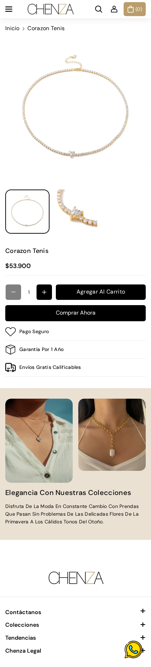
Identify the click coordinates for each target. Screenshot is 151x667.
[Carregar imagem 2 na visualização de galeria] (75, 212)
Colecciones (22, 624)
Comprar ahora (76, 312)
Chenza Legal (23, 650)
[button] (9, 9)
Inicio (12, 28)
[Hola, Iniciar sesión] (114, 9)
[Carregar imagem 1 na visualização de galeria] (27, 212)
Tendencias (20, 637)
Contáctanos (23, 612)
